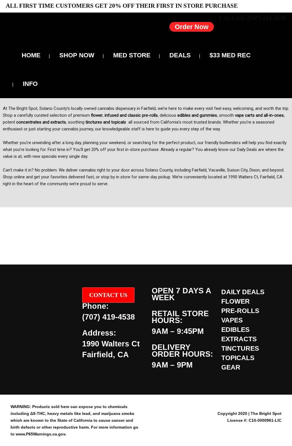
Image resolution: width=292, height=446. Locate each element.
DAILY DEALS (242, 292)
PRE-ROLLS (240, 310)
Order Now (191, 27)
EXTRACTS (239, 339)
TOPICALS (237, 358)
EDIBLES (235, 329)
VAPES (232, 320)
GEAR (230, 367)
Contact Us (108, 295)
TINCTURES (240, 348)
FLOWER (235, 301)
